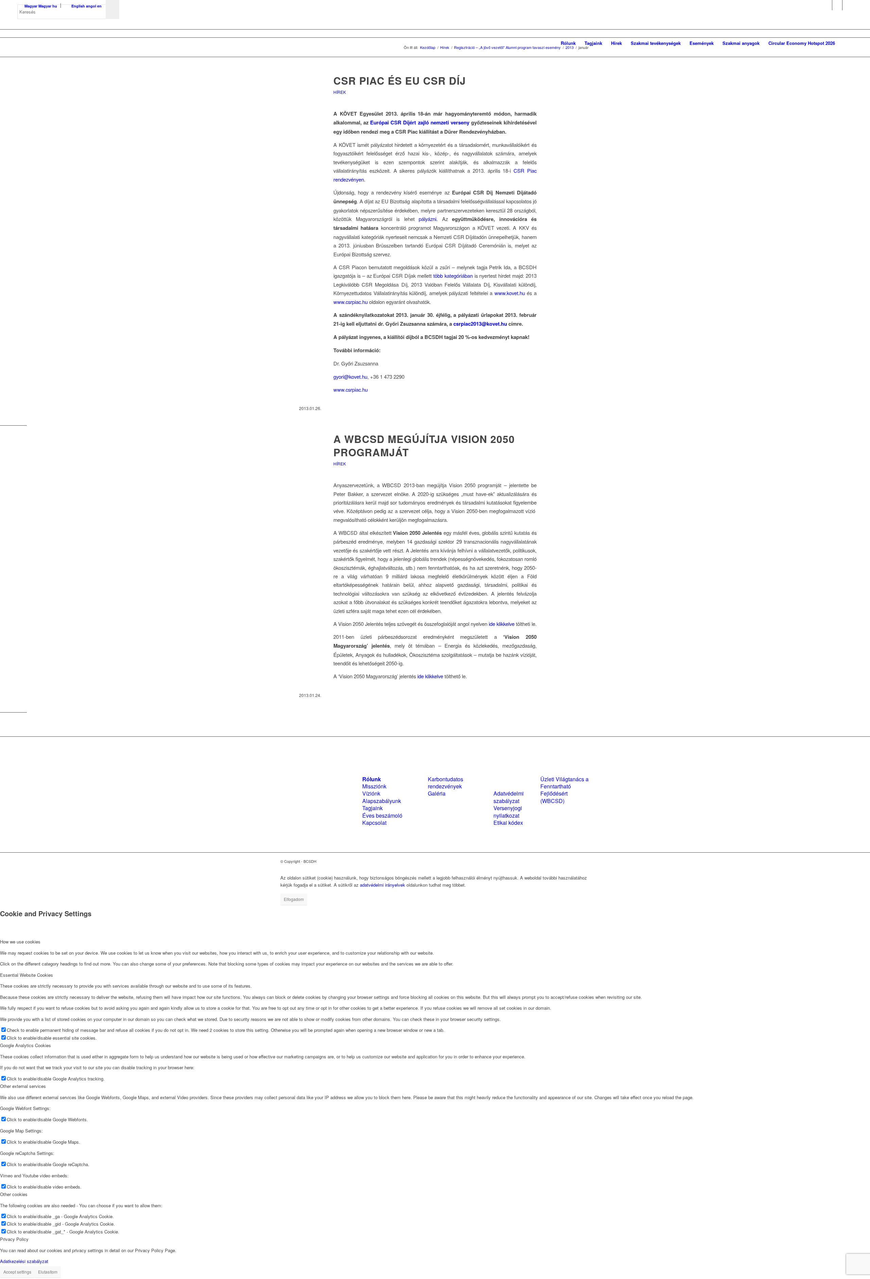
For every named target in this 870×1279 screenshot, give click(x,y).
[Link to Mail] (847, 5)
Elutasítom (47, 1272)
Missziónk (374, 786)
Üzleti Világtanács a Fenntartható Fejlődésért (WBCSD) (564, 790)
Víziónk (371, 793)
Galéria (437, 793)
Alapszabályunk (381, 801)
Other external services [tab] (23, 1086)
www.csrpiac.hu (350, 301)
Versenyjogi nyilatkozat (507, 811)
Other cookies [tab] (14, 1194)
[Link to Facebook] (827, 5)
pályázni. (428, 218)
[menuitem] (568, 43)
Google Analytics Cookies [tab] (25, 1045)
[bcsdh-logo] (68, 43)
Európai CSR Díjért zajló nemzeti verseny (419, 122)
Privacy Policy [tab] (14, 1239)
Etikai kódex (508, 822)
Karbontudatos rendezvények (445, 782)
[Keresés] (846, 43)
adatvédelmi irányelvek (382, 885)
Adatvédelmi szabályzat (508, 796)
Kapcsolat (374, 822)
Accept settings (17, 1272)
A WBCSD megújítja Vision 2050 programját (424, 445)
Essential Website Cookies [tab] (26, 975)
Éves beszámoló (382, 815)
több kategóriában (453, 275)
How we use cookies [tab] (20, 941)
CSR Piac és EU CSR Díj (399, 80)
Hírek (339, 92)
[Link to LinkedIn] (837, 5)
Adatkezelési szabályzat (24, 1261)
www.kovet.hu (509, 292)
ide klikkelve (502, 623)
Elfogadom (294, 899)
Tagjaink (372, 808)
